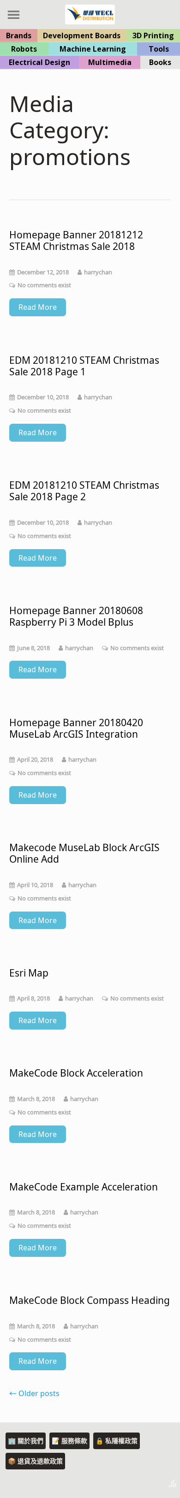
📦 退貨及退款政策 (35, 1461)
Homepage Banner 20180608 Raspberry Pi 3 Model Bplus (76, 616)
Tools (159, 49)
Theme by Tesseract (127, 1484)
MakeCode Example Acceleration (83, 1187)
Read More (37, 307)
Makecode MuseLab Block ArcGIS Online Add (84, 853)
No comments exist (44, 285)
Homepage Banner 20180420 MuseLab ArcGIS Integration (76, 728)
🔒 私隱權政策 (117, 1440)
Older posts (34, 1393)
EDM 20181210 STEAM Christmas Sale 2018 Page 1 (84, 366)
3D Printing (153, 35)
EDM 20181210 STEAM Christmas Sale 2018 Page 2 (84, 491)
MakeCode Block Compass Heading (89, 1300)
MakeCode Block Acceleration (76, 1073)
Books (160, 62)
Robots (24, 49)
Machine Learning (93, 49)
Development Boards (81, 35)
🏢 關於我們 (25, 1440)
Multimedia (110, 62)
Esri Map (28, 973)
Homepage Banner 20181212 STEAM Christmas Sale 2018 (76, 240)
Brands (18, 35)
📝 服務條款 (69, 1440)
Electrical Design (39, 62)
